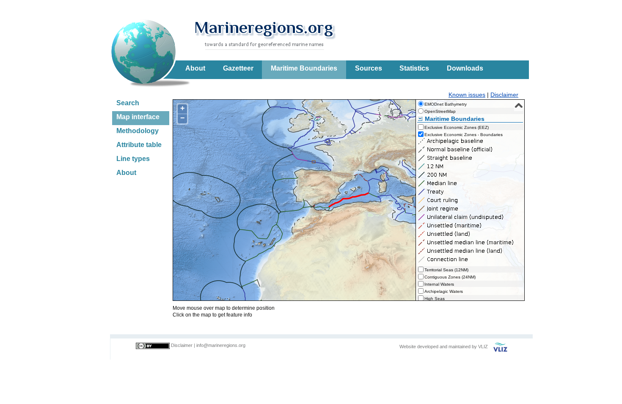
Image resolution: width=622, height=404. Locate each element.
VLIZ (483, 346)
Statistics (414, 68)
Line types (133, 158)
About (195, 68)
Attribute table (139, 144)
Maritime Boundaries (304, 68)
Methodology (137, 130)
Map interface (138, 116)
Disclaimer (504, 94)
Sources (368, 68)
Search (127, 102)
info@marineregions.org (220, 345)
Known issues (467, 94)
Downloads (465, 68)
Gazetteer (238, 68)
